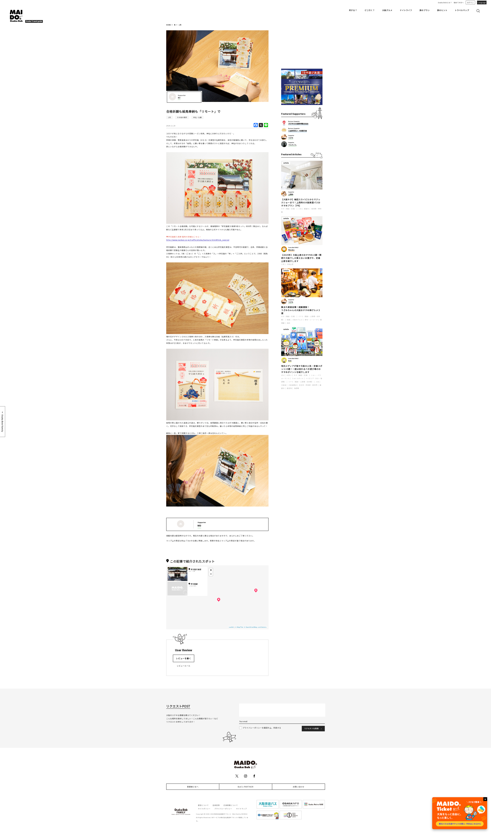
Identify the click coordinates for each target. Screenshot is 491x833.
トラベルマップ (462, 10)
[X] (260, 125)
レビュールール (183, 665)
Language (482, 2)
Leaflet (231, 627)
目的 (288, 323)
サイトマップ (241, 808)
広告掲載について (231, 805)
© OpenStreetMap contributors (255, 627)
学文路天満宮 (196, 569)
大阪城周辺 (292, 385)
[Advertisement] (301, 46)
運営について (203, 805)
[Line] (266, 125)
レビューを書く (183, 658)
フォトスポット (297, 378)
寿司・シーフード (311, 320)
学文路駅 (194, 584)
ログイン (470, 2)
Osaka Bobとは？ (445, 2)
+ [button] (211, 570)
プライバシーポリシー (223, 808)
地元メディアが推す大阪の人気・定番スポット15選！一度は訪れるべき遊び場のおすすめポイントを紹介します (301, 369)
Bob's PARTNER (245, 786)
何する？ (353, 10)
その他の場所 (182, 117)
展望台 (306, 209)
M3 (179, 98)
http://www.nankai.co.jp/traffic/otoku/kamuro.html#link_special (197, 240)
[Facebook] (255, 125)
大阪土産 (290, 264)
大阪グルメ (387, 10)
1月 (180, 25)
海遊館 (296, 388)
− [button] (211, 574)
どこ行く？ (370, 10)
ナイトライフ (406, 10)
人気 (300, 209)
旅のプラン (425, 10)
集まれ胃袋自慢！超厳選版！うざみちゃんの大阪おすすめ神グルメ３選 (300, 310)
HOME (168, 25)
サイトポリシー (204, 808)
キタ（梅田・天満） (288, 209)
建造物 (289, 388)
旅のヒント (442, 10)
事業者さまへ (193, 786)
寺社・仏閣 (197, 117)
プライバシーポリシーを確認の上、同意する (262, 727)
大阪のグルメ (297, 320)
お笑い (289, 375)
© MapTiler (239, 627)
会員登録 (216, 805)
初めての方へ (459, 2)
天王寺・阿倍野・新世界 (308, 385)
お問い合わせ (298, 786)
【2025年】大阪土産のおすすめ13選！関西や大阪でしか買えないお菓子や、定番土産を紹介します (301, 258)
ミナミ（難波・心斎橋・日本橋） (300, 382)
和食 (288, 320)
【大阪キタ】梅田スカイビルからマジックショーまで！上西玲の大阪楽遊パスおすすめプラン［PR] (300, 202)
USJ (282, 375)
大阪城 (283, 385)
